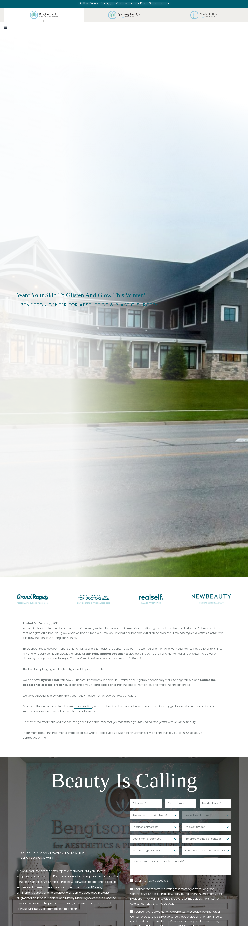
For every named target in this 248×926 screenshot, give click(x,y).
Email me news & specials (151, 881)
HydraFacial (127, 680)
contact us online (34, 738)
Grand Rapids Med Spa (104, 733)
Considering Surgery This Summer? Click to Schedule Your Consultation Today (123, 3)
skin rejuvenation (34, 638)
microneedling (83, 706)
